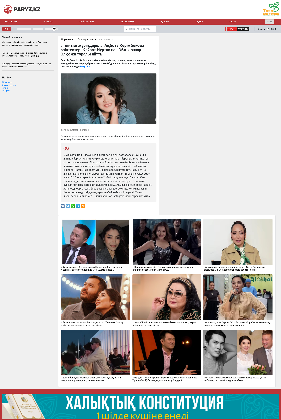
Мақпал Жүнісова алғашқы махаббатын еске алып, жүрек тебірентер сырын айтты (164, 323)
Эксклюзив (11, 21)
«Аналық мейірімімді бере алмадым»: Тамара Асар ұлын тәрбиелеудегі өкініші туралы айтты (234, 379)
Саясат (48, 21)
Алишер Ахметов (87, 39)
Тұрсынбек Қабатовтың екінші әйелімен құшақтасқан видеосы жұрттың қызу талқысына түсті (91, 379)
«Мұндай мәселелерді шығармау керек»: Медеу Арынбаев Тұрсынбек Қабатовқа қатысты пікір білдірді (164, 379)
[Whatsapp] (73, 207)
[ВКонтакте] (63, 207)
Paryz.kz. (85, 66)
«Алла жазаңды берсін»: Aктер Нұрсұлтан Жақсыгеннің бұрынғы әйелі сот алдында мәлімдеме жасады (91, 268)
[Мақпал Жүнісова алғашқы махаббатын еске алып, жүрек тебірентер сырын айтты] (167, 297)
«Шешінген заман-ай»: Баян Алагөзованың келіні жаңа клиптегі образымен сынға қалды (162, 268)
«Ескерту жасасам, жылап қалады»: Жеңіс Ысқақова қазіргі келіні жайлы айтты (26, 65)
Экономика (127, 21)
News (269, 21)
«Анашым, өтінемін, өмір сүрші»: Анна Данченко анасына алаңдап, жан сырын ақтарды (24, 43)
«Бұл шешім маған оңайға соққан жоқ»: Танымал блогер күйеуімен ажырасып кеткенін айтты (92, 323)
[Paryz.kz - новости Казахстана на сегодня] (22, 9)
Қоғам (165, 21)
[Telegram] (78, 207)
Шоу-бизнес (67, 39)
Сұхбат (233, 21)
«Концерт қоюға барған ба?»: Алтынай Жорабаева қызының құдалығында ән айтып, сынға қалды (236, 323)
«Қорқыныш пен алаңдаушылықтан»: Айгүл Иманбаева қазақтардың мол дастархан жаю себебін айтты (234, 268)
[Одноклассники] (83, 207)
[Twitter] (68, 207)
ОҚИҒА (199, 21)
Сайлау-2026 (86, 21)
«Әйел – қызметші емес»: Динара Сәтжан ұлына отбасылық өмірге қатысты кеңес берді (24, 54)
